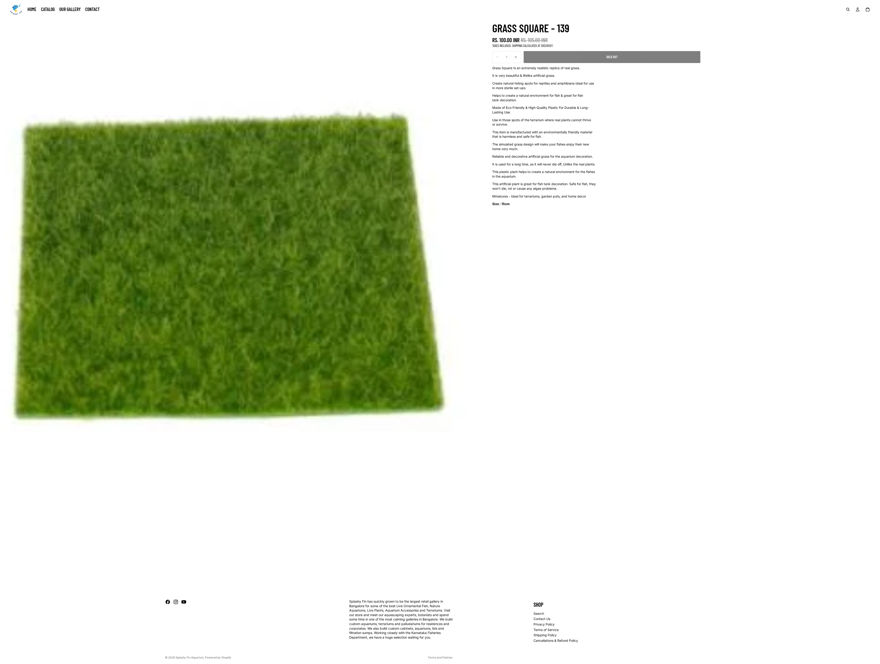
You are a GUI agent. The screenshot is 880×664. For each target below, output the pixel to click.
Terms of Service (546, 630)
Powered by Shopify (218, 657)
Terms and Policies (440, 657)
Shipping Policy (545, 635)
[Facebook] (167, 602)
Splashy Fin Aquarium (190, 657)
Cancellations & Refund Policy (556, 640)
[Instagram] (176, 602)
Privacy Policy (544, 624)
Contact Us (542, 619)
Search (539, 613)
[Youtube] (184, 602)
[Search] (848, 9)
